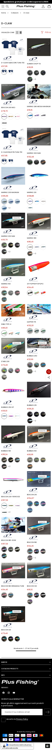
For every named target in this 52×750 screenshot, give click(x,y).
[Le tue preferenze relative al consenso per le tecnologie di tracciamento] (4, 746)
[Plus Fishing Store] (25, 6)
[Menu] (3, 6)
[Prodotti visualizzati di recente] (48, 371)
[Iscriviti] (47, 712)
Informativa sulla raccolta (10, 748)
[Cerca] (7, 6)
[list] (17, 32)
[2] (20, 32)
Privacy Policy (22, 719)
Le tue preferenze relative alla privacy (19, 745)
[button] (49, 6)
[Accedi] (43, 6)
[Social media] (48, 377)
